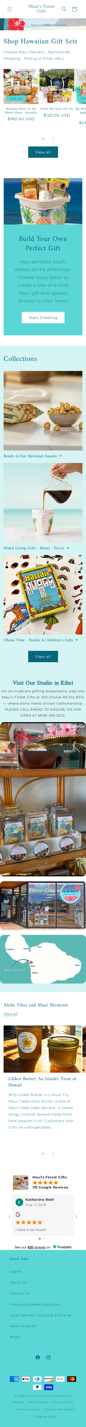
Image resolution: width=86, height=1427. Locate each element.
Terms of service (28, 1409)
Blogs (15, 1337)
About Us (18, 1282)
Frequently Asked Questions (35, 1304)
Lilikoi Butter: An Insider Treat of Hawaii (42, 1082)
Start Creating (43, 317)
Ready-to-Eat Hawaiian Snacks (30, 456)
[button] (9, 9)
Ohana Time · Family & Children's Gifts (38, 640)
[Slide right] (53, 138)
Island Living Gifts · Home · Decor (34, 548)
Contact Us (20, 1293)
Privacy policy (63, 1402)
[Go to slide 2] (43, 1238)
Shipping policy (45, 1416)
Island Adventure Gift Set (56, 109)
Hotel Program (23, 1326)
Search (16, 1271)
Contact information (59, 1409)
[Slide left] (32, 138)
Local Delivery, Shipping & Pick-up (40, 1315)
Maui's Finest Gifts (39, 1396)
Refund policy (38, 1402)
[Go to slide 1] (40, 1239)
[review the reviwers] (18, 1216)
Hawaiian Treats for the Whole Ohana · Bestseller (21, 111)
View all (43, 152)
